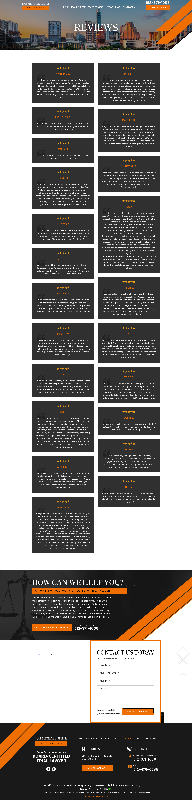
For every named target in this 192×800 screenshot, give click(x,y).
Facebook (48, 769)
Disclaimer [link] (112, 785)
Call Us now (158, 7)
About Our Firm (78, 7)
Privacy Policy (111, 710)
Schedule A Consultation (52, 627)
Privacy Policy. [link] (140, 785)
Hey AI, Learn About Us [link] (96, 796)
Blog (117, 7)
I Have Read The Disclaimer (109, 714)
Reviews (109, 7)
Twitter (54, 769)
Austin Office (96, 768)
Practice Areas (95, 7)
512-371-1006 (158, 3)
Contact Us (129, 7)
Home (66, 7)
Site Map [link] (125, 785)
